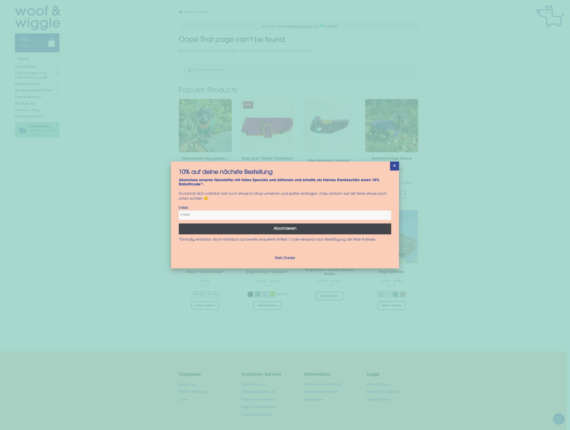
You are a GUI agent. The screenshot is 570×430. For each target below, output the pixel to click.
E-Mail (183, 208)
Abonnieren (285, 229)
